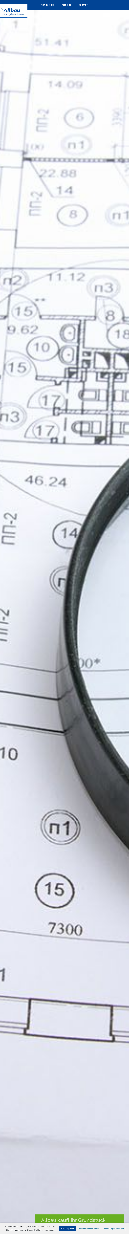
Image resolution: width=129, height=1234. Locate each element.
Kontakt (83, 5)
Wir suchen (47, 5)
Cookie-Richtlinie (35, 1230)
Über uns (66, 5)
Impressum (49, 1230)
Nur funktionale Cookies (88, 1229)
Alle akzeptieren (67, 1229)
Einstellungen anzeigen (114, 1229)
